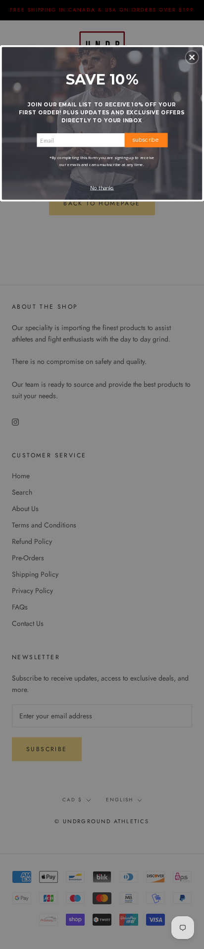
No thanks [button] (102, 187)
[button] (192, 57)
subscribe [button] (146, 139)
